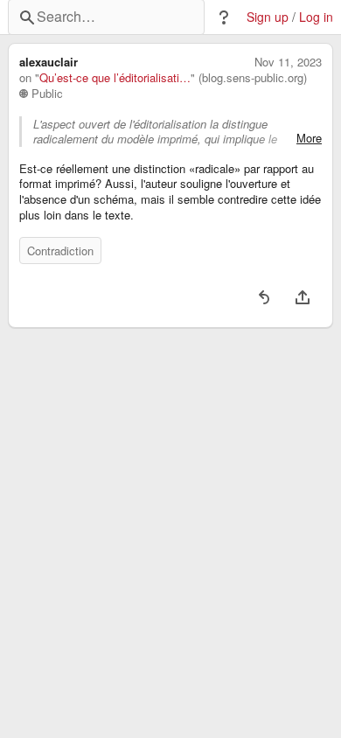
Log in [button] (316, 17)
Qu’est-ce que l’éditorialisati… (115, 78)
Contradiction (60, 250)
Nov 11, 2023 (288, 62)
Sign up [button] (268, 17)
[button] (224, 17)
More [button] (309, 138)
